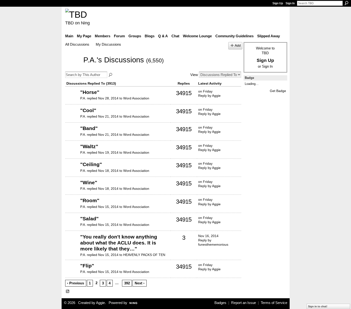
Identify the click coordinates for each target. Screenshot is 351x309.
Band (89, 128)
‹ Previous (75, 283)
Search (346, 3)
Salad (89, 218)
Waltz (89, 146)
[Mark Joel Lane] (72, 244)
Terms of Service (274, 303)
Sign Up (277, 3)
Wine (89, 182)
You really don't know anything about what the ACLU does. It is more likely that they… (118, 242)
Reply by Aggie (209, 96)
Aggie (100, 303)
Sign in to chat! (317, 306)
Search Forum (111, 75)
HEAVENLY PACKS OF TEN (144, 255)
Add (238, 45)
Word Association (136, 98)
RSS (68, 291)
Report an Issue (243, 303)
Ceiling (91, 164)
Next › (139, 283)
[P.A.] (72, 67)
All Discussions (77, 44)
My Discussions (108, 44)
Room (90, 200)
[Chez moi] (72, 99)
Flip (87, 265)
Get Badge (278, 91)
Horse (90, 92)
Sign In (290, 3)
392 (127, 283)
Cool (88, 110)
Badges (220, 303)
